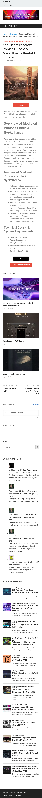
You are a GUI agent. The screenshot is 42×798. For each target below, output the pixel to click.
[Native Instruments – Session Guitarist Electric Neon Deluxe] (21, 290)
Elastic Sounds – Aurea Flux (14, 374)
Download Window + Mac (21, 264)
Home (5, 34)
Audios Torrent (20, 792)
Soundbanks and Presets (24, 41)
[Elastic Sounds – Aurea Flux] (21, 360)
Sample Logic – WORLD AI (13, 341)
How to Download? (15, 795)
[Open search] (36, 26)
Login (37, 404)
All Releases (13, 34)
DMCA (5, 795)
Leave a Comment (20, 61)
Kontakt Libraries (9, 41)
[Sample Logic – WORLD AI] (21, 326)
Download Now (21, 105)
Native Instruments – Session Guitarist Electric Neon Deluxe (18, 304)
